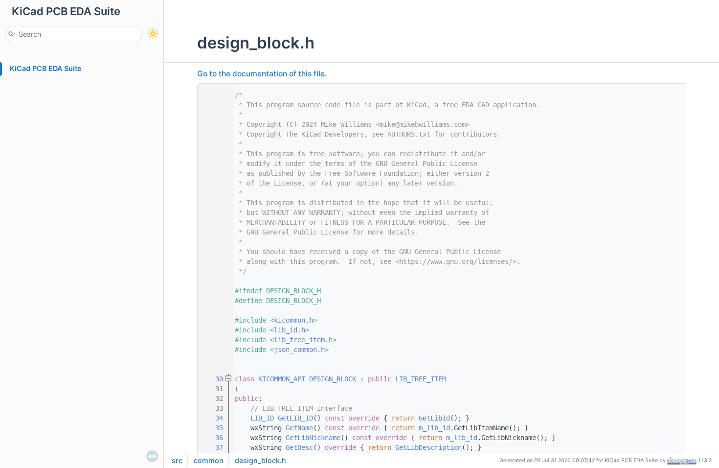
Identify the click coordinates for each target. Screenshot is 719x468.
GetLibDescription (428, 447)
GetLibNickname (313, 438)
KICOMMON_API (281, 379)
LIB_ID (262, 418)
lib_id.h (289, 330)
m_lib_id (434, 428)
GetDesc (299, 447)
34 (213, 418)
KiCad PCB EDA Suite (46, 68)
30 (213, 379)
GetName (299, 428)
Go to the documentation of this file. (262, 73)
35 (213, 428)
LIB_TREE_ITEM (420, 379)
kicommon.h (293, 320)
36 (213, 438)
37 (213, 447)
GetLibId (434, 418)
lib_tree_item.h (303, 340)
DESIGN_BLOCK (332, 379)
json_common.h (299, 349)
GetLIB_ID (295, 418)
